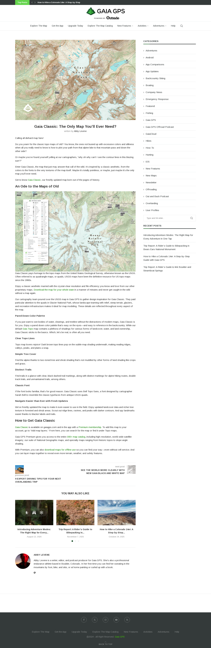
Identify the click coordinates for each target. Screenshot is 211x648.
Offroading (151, 189)
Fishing (149, 113)
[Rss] (127, 620)
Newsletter (151, 182)
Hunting (149, 154)
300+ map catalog (76, 436)
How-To (150, 147)
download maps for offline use (60, 449)
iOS (148, 161)
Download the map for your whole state (54, 289)
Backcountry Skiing (155, 78)
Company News (154, 92)
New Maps (151, 175)
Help (173, 26)
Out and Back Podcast (157, 196)
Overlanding (152, 203)
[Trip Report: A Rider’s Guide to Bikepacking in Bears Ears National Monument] (75, 512)
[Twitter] (94, 620)
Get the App (57, 26)
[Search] (181, 25)
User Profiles (152, 210)
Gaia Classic (34, 180)
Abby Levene (80, 131)
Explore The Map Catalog (100, 26)
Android (150, 57)
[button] (32, 2)
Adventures (158, 26)
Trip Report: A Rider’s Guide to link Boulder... (59, 2)
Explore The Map (38, 26)
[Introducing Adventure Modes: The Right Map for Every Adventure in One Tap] (34, 512)
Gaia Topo (28, 328)
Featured (150, 106)
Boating (150, 85)
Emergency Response (157, 99)
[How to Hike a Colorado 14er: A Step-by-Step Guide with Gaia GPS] (116, 512)
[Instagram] (105, 620)
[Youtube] (116, 620)
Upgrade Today (75, 26)
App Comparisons (155, 64)
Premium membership (89, 427)
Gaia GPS (151, 120)
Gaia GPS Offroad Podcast (160, 127)
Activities (142, 26)
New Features (124, 26)
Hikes (148, 140)
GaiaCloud (151, 134)
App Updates (152, 71)
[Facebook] (84, 620)
